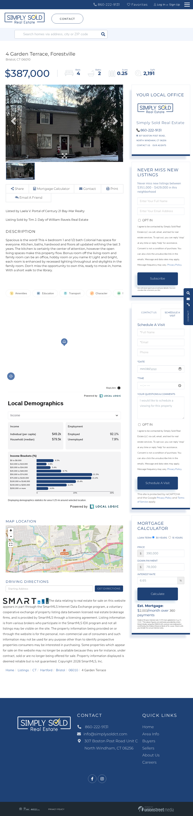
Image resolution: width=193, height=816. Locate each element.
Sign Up (174, 4)
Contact (67, 19)
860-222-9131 (108, 4)
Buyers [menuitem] (148, 741)
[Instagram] (102, 779)
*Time (140, 378)
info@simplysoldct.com (105, 734)
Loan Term (144, 537)
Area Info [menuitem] (150, 734)
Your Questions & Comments (156, 394)
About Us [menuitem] (151, 755)
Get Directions (108, 588)
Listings (23, 670)
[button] (103, 34)
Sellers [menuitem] (148, 748)
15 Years (177, 537)
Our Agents (159, 145)
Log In (161, 4)
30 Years (161, 537)
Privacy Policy (174, 264)
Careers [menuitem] (149, 762)
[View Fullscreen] (11, 544)
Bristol (60, 670)
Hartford (46, 670)
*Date (141, 361)
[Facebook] (92, 779)
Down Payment (147, 560)
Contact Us (143, 145)
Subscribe (157, 278)
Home (10, 670)
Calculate (158, 594)
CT (34, 670)
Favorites (139, 4)
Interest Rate (146, 574)
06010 (73, 670)
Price (141, 547)
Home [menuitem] (148, 727)
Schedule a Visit (172, 314)
